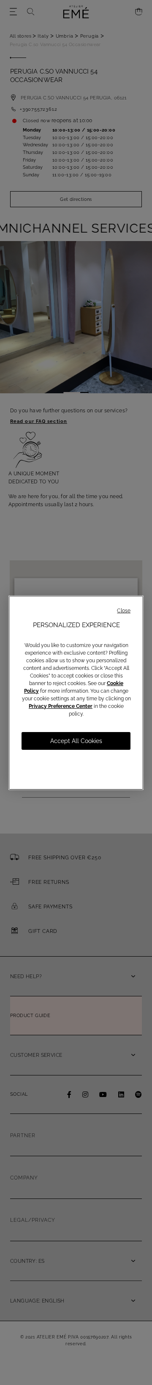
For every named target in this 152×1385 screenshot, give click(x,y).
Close (123, 611)
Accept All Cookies (76, 741)
